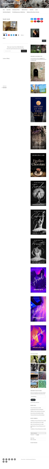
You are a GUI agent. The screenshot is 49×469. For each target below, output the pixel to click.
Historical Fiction (24, 9)
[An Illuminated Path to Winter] (42, 376)
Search (44, 40)
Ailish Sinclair (11, 3)
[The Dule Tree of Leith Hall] (34, 368)
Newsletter (31, 9)
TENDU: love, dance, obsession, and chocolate (38, 411)
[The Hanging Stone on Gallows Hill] (34, 384)
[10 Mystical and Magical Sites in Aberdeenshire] (42, 368)
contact (36, 9)
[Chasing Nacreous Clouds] (34, 376)
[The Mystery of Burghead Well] (34, 359)
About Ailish (8, 9)
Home (4, 9)
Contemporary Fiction (15, 9)
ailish (31, 422)
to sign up (41, 58)
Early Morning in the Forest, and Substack (37, 409)
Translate (37, 434)
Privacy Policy (23, 459)
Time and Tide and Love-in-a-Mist (36, 407)
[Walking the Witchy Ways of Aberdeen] (42, 384)
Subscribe (33, 399)
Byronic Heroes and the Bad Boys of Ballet (37, 413)
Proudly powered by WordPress (31, 459)
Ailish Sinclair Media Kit (6, 12)
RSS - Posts (32, 438)
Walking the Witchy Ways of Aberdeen (33, 12)
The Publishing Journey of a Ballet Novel (18, 12)
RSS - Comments (33, 439)
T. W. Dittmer (32, 420)
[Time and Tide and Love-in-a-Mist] (42, 359)
